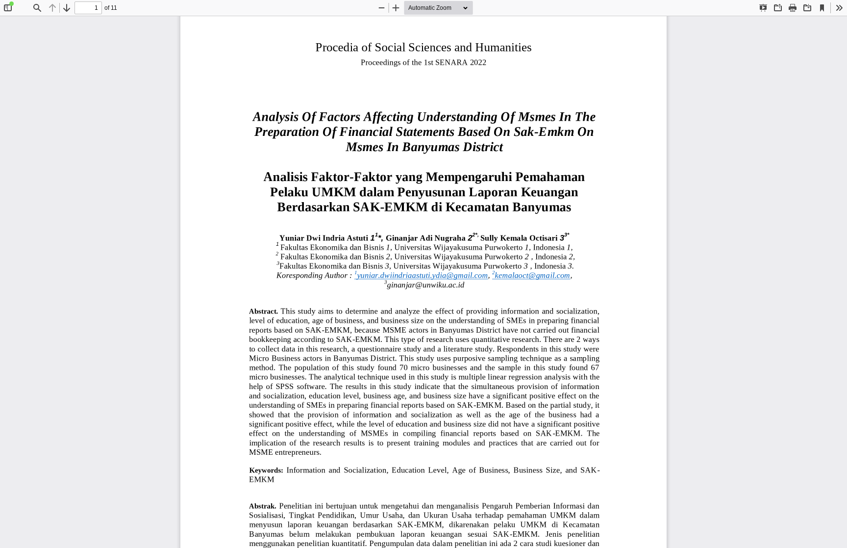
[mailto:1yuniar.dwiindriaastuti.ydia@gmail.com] (421, 275)
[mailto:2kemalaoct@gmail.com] (531, 275)
